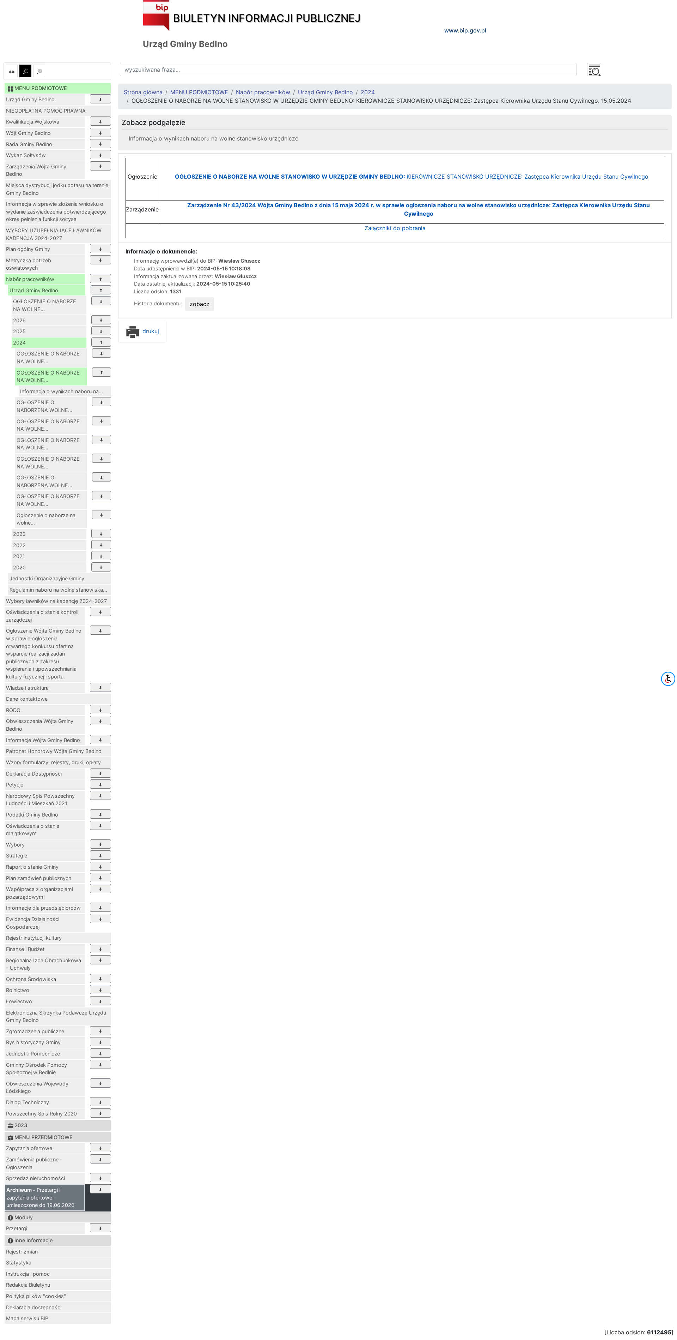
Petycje (14, 785)
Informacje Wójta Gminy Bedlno (43, 740)
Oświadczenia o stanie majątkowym (32, 830)
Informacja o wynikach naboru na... (61, 391)
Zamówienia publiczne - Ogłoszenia (34, 1163)
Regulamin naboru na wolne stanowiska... (58, 590)
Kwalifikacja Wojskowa (32, 122)
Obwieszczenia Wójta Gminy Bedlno (39, 725)
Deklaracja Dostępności (34, 774)
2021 (19, 556)
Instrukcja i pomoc (28, 1274)
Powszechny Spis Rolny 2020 (41, 1114)
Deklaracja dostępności (33, 1307)
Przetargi (16, 1228)
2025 (19, 331)
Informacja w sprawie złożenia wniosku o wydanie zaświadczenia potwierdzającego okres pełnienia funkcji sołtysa (56, 211)
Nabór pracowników (30, 279)
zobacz (199, 303)
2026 (19, 320)
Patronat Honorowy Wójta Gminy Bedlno (54, 751)
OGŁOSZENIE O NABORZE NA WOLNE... (44, 305)
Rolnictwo (17, 990)
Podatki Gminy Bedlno (32, 815)
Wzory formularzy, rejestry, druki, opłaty (53, 762)
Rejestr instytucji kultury (34, 938)
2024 (19, 343)
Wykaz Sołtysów (26, 155)
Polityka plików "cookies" (36, 1296)
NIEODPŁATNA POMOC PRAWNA (46, 111)
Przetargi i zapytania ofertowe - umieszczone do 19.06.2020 (40, 1197)
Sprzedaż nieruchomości (35, 1178)
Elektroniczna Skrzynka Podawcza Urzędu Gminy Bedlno (56, 1016)
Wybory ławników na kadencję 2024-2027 (56, 601)
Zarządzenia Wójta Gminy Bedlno (36, 170)
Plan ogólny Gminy (28, 249)
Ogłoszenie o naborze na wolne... (46, 519)
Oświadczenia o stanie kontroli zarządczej (42, 616)
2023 (19, 534)
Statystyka (18, 1263)
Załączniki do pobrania (395, 228)
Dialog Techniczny (27, 1102)
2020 (19, 567)
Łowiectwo (19, 1001)
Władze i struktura (27, 688)
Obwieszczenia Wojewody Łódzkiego (37, 1087)
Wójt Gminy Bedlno (28, 133)
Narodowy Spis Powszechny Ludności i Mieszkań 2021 (40, 800)
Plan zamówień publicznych (39, 878)
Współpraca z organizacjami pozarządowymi (39, 893)
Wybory (15, 845)
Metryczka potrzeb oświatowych (28, 264)
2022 (19, 545)
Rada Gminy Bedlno (29, 144)
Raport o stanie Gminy (32, 867)
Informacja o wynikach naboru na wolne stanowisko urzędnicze (213, 138)
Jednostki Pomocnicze (33, 1054)
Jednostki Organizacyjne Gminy (47, 578)
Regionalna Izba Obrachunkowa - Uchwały (43, 964)
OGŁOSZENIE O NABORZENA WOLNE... (44, 406)
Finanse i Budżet (25, 949)
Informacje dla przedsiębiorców (43, 908)
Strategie (16, 856)
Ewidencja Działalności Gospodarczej (32, 923)
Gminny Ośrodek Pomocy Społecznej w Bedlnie (36, 1069)
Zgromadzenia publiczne (35, 1031)
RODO (13, 710)
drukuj (150, 331)
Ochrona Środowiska (31, 979)
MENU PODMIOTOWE (199, 92)
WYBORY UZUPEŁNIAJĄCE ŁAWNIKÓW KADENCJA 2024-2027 (54, 234)
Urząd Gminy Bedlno (30, 99)
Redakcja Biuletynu (28, 1285)
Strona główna (143, 92)
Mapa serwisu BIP (27, 1318)
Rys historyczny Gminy (33, 1042)
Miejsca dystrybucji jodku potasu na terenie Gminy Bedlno (57, 189)
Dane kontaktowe (27, 699)
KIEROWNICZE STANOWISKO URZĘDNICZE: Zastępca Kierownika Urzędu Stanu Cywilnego (411, 176)
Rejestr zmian (22, 1252)
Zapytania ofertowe (29, 1148)
